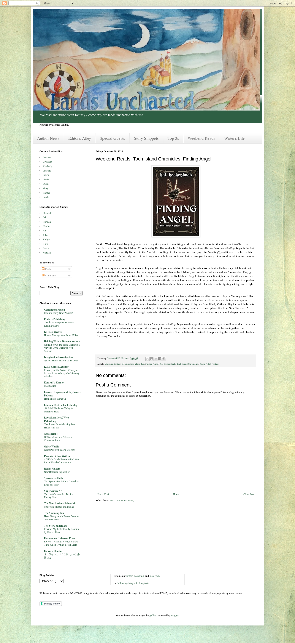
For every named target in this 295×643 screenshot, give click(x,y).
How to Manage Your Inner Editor (61, 335)
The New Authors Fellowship (60, 503)
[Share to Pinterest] (164, 359)
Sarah (46, 197)
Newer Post (103, 494)
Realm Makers (52, 468)
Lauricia (47, 170)
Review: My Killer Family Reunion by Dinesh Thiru (61, 530)
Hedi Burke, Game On (55, 398)
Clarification (50, 385)
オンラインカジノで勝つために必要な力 (62, 556)
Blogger (175, 615)
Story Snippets (146, 138)
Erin (45, 217)
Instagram (154, 575)
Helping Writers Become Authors (62, 341)
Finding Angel (152, 363)
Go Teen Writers (53, 332)
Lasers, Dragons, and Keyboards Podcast (62, 393)
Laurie (46, 174)
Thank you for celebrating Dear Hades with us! (60, 426)
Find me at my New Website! (58, 312)
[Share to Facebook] (160, 359)
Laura (46, 248)
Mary (45, 188)
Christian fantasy (113, 363)
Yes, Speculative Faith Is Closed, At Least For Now (61, 483)
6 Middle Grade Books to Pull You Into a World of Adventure (61, 461)
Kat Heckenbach (167, 363)
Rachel (46, 192)
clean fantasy (128, 363)
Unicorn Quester (53, 551)
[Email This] (147, 359)
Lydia (45, 183)
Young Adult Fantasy (209, 363)
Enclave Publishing (54, 319)
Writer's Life (234, 138)
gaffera (152, 615)
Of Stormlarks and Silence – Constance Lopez (58, 438)
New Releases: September (57, 471)
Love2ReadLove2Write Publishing (56, 419)
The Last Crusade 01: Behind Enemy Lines (58, 495)
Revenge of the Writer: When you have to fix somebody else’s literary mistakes (61, 373)
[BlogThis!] (151, 359)
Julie (45, 235)
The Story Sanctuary (55, 526)
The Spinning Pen (54, 513)
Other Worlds (51, 446)
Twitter (129, 575)
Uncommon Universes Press (59, 538)
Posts (47, 269)
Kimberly (47, 166)
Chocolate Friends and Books (59, 506)
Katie (45, 243)
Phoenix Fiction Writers (57, 456)
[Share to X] (156, 359)
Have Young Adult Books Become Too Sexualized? (61, 518)
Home (176, 494)
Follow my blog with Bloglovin (133, 583)
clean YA (139, 363)
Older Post (248, 494)
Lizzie (46, 179)
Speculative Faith (53, 478)
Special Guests (112, 138)
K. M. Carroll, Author (56, 367)
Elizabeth (47, 213)
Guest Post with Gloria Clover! (59, 449)
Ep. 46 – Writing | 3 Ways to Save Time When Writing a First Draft (61, 543)
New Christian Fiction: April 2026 (61, 360)
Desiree (47, 157)
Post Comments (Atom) (122, 500)
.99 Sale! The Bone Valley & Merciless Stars (58, 410)
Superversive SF (53, 491)
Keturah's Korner (54, 382)
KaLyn (46, 239)
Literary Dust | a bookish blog (60, 405)
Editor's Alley (79, 138)
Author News (48, 138)
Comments (50, 275)
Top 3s (173, 138)
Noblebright (50, 434)
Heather (47, 226)
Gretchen (47, 161)
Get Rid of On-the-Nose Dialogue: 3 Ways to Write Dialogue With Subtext (62, 348)
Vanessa (47, 252)
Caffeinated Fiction (54, 309)
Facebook (139, 575)
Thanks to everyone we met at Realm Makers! (59, 324)
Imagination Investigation (58, 357)
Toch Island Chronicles (187, 363)
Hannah (47, 221)
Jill (44, 230)
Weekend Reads (201, 138)
